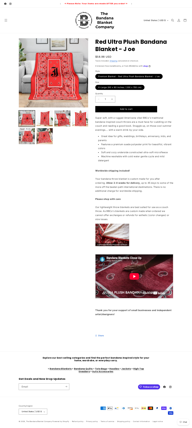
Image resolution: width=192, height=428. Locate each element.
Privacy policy (92, 421)
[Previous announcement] (60, 3)
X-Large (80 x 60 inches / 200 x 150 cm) (120, 87)
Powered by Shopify (60, 422)
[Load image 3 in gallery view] (62, 118)
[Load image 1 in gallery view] (27, 118)
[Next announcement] (131, 3)
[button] (6, 20)
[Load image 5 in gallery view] (27, 136)
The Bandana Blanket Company (39, 422)
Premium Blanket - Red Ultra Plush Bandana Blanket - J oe (129, 76)
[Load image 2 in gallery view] (44, 118)
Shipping (113, 61)
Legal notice (158, 421)
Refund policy (77, 421)
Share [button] (101, 335)
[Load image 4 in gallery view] (80, 118)
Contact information (141, 421)
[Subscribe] (66, 386)
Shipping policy (123, 421)
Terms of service (107, 421)
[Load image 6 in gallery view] (44, 136)
